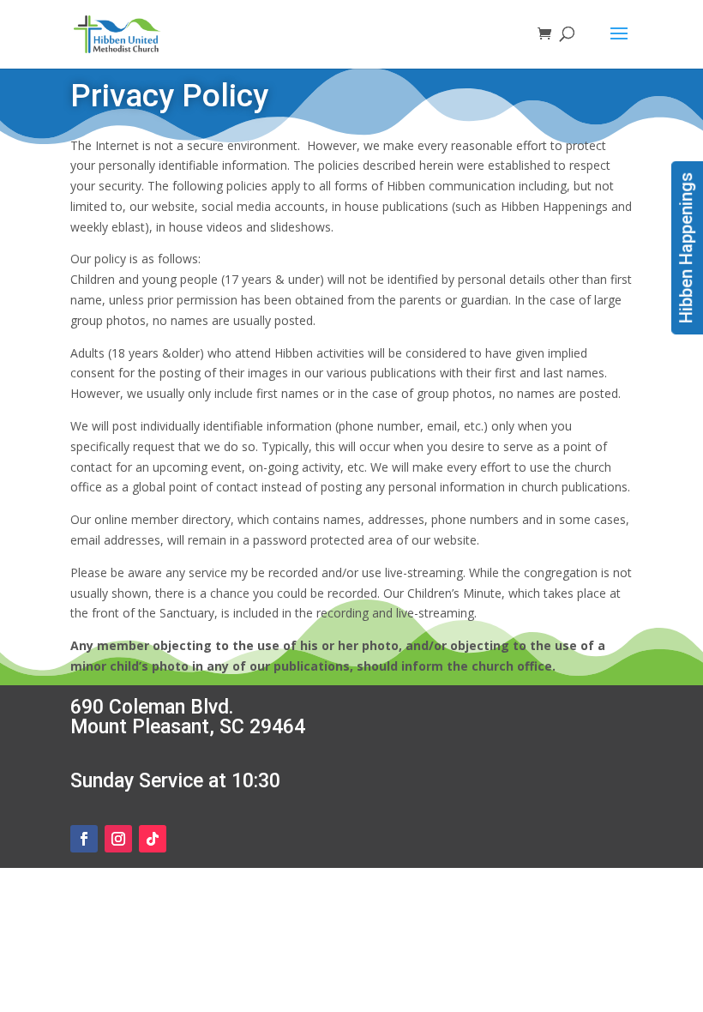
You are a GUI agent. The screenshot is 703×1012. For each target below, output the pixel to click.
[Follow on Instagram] (118, 838)
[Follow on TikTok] (152, 838)
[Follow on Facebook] (84, 838)
